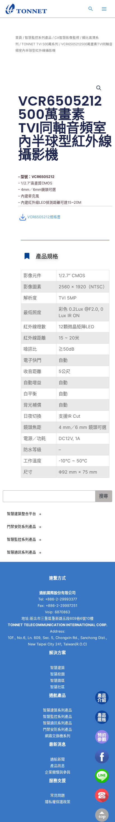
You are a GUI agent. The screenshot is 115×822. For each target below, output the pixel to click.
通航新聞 (57, 759)
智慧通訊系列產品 (21, 552)
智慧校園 (57, 674)
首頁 (18, 38)
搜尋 (103, 496)
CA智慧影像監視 (66, 38)
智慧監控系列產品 (38, 38)
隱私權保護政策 (57, 802)
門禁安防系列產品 (21, 526)
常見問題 (57, 795)
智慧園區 (57, 680)
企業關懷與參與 (57, 772)
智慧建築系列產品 (57, 710)
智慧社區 (57, 687)
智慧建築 (57, 668)
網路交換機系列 (57, 736)
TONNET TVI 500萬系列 (39, 44)
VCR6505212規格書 (44, 217)
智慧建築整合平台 (21, 514)
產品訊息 (57, 766)
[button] (99, 88)
